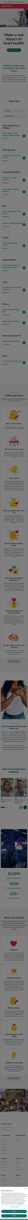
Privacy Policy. (20, 1203)
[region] (14, 1203)
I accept (14, 1215)
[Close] (26, 1188)
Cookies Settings (14, 1206)
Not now (14, 1211)
